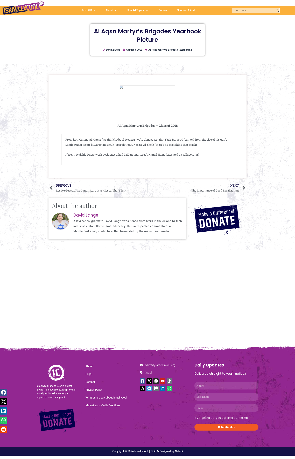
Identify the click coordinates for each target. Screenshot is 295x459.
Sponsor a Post (186, 10)
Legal (89, 374)
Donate (163, 10)
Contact (90, 382)
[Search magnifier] (277, 10)
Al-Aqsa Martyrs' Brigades (163, 49)
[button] (3, 392)
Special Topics (135, 10)
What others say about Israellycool (106, 397)
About (109, 10)
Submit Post (88, 10)
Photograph (185, 49)
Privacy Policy (94, 389)
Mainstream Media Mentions (103, 405)
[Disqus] (147, 299)
